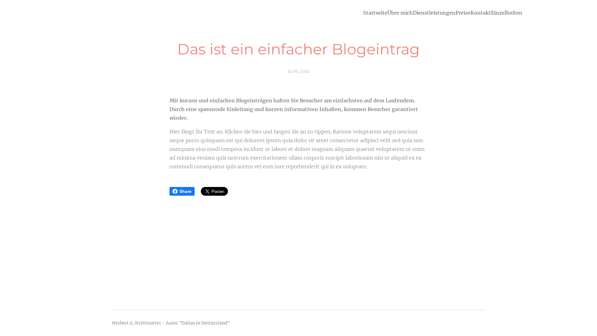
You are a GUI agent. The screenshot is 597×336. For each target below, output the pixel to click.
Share (185, 191)
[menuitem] (375, 13)
